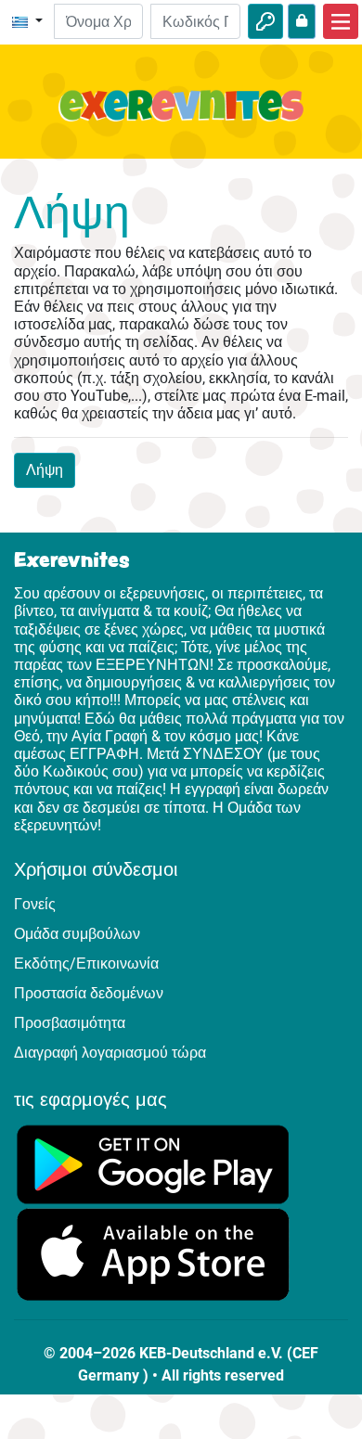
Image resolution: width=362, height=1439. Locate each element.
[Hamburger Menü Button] (340, 21)
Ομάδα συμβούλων (77, 934)
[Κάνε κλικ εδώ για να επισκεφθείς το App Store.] (153, 1254)
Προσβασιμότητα (69, 1023)
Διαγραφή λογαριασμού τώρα (110, 1052)
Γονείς (35, 904)
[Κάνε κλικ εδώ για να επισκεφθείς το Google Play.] (153, 1163)
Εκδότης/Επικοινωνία (86, 963)
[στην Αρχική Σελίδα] (181, 116)
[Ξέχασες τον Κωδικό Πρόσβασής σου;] (302, 21)
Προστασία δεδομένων (88, 993)
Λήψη (44, 470)
